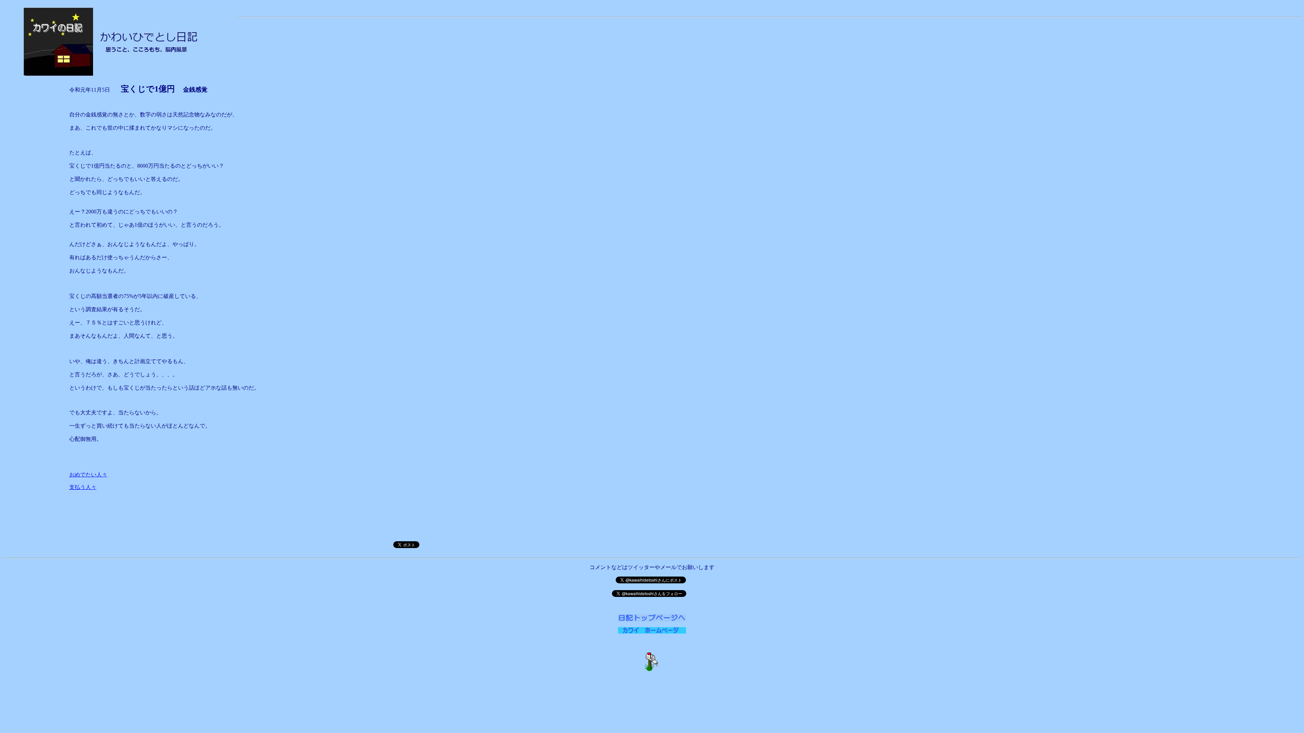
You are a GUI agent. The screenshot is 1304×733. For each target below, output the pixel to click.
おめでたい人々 (88, 474)
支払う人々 (82, 487)
